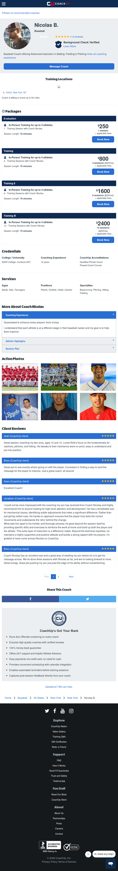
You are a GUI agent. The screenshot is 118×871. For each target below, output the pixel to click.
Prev (47, 576)
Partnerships (59, 818)
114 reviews (76, 36)
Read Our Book (59, 794)
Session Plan (12, 348)
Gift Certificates (59, 741)
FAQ (59, 760)
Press (59, 823)
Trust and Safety (59, 775)
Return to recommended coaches (21, 13)
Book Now (103, 139)
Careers (59, 828)
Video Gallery (59, 731)
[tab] (59, 315)
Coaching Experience (17, 315)
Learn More (69, 46)
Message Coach (59, 66)
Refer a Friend (59, 746)
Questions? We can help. (59, 686)
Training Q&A (59, 736)
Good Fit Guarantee (59, 770)
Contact (59, 833)
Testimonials (59, 780)
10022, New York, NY (16, 92)
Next (71, 576)
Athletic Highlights (15, 341)
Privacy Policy (49, 861)
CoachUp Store (59, 799)
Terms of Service (67, 861)
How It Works (59, 765)
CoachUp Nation (59, 726)
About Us (59, 813)
